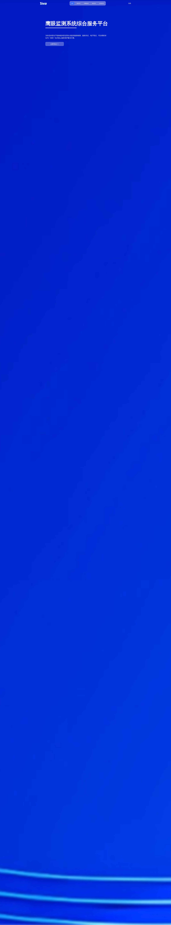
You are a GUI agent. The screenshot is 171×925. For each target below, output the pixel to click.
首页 (72, 3)
